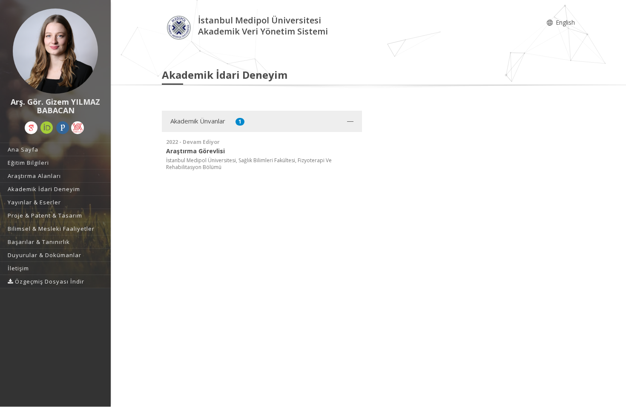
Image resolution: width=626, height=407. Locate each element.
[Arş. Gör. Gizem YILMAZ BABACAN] (55, 51)
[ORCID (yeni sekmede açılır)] (47, 127)
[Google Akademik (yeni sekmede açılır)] (31, 127)
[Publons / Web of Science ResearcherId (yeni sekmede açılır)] (62, 127)
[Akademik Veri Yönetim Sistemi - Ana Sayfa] (180, 27)
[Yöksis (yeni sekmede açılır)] (77, 127)
